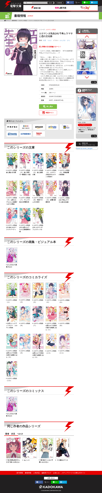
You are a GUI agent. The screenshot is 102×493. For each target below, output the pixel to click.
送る (87, 2)
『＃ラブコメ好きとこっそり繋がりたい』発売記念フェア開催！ (87, 129)
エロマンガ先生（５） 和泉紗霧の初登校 (64, 172)
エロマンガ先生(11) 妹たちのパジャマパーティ (11, 227)
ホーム (8, 20)
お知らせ (56, 473)
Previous (87, 36)
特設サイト (50, 112)
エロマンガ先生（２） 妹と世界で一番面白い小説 (24, 172)
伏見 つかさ (47, 40)
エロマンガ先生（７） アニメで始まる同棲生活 (24, 200)
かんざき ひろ (65, 40)
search (50, 2)
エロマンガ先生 (23, 20)
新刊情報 (20, 473)
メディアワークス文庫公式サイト (73, 473)
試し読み (50, 106)
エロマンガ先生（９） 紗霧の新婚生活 (51, 200)
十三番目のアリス (62, 460)
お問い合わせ (51, 478)
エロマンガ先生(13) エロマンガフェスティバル (37, 227)
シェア (70, 2)
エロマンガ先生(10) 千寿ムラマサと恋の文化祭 (64, 200)
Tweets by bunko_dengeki (84, 148)
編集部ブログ (46, 473)
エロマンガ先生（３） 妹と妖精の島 (37, 172)
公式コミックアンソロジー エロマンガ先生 (11, 325)
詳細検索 (59, 2)
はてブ (95, 2)
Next (87, 77)
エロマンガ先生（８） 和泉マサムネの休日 (37, 200)
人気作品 (36, 473)
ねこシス (27, 460)
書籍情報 (14, 20)
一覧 (94, 82)
